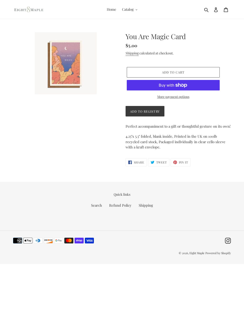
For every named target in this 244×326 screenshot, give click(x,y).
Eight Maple (196, 253)
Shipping (132, 53)
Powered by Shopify (218, 253)
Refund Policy (120, 205)
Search (96, 205)
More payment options (173, 97)
